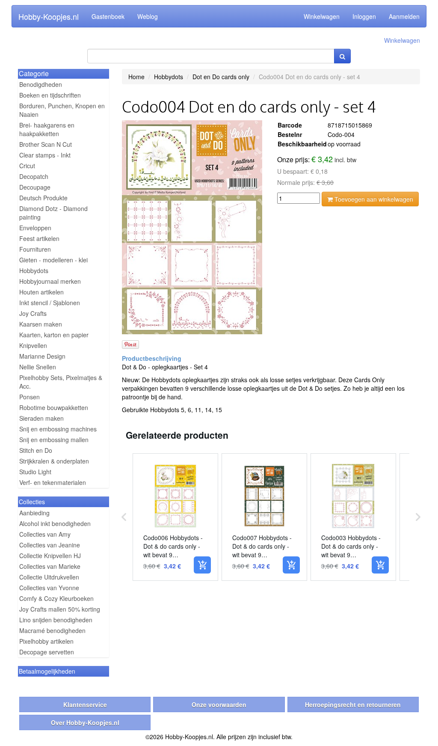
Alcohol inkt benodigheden (55, 523)
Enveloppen (35, 227)
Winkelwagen (322, 16)
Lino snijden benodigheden (55, 619)
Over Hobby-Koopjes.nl (85, 722)
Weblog (147, 16)
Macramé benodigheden (52, 630)
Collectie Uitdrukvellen (49, 577)
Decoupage (34, 187)
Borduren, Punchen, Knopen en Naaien (62, 110)
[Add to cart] (202, 565)
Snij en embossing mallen (54, 439)
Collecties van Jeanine (49, 545)
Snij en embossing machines (58, 429)
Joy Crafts (33, 313)
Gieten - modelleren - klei (53, 260)
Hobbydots (33, 270)
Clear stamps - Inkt (45, 155)
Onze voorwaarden (219, 704)
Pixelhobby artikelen (46, 641)
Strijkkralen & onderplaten (54, 461)
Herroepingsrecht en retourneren (353, 704)
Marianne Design (42, 356)
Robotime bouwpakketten (53, 407)
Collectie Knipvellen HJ (50, 555)
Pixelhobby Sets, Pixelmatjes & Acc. (60, 381)
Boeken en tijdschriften (50, 95)
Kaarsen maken (40, 324)
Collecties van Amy (45, 534)
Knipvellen (33, 345)
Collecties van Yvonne (49, 587)
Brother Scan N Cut (45, 144)
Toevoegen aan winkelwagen (373, 199)
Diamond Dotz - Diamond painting (53, 212)
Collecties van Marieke (49, 566)
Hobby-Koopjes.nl (48, 16)
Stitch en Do (35, 450)
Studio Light (35, 471)
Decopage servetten (46, 652)
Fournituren (35, 249)
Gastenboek (108, 16)
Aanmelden (404, 16)
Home (136, 76)
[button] (124, 517)
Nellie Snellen (37, 367)
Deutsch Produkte (43, 197)
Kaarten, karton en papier (54, 334)
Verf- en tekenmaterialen (52, 482)
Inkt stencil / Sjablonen (49, 302)
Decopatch (33, 176)
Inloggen (364, 16)
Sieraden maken (41, 418)
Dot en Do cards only (220, 76)
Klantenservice (85, 704)
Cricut (27, 165)
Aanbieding (34, 512)
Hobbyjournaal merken (50, 281)
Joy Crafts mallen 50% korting (59, 609)
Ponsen (29, 396)
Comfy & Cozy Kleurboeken (56, 598)
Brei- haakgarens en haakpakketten (46, 129)
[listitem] (175, 517)
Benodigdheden (40, 84)
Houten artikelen (41, 292)
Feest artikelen (39, 238)
